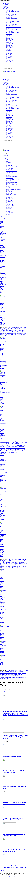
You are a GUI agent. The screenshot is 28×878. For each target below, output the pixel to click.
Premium (14, 567)
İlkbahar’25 (9, 17)
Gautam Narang (15, 670)
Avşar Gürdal (20, 561)
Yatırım (6, 336)
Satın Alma (23, 333)
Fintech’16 (9, 56)
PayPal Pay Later (8, 449)
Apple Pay (10, 559)
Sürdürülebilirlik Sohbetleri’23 (13, 27)
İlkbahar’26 (9, 13)
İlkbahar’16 (9, 55)
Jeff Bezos (23, 441)
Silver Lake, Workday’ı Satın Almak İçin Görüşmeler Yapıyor (2, 320)
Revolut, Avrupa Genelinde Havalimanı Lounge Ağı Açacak (2, 552)
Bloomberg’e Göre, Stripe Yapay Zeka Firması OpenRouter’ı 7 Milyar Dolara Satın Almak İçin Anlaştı (3, 285)
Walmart (15, 561)
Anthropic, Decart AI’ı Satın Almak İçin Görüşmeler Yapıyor (2, 304)
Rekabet (21, 329)
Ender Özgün (12, 442)
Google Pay (21, 559)
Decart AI (10, 334)
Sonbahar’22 (9, 31)
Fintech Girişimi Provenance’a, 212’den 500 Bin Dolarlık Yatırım (3, 248)
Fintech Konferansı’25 (11, 18)
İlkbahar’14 (9, 61)
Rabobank (7, 675)
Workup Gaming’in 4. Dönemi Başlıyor (2, 650)
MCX (26, 559)
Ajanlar (23, 449)
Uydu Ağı (6, 674)
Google (2, 329)
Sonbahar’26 (9, 10)
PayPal (18, 333)
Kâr (1, 678)
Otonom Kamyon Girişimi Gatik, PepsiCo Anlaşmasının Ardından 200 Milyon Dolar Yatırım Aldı (3, 580)
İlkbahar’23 (9, 28)
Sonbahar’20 (9, 39)
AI (5, 333)
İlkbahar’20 (9, 41)
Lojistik (14, 443)
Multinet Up (13, 446)
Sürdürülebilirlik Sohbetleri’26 (13, 11)
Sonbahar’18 (9, 46)
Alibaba (2, 450)
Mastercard (11, 452)
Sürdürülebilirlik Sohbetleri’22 (13, 32)
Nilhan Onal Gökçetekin (6, 445)
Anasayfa (5, 691)
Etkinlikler (5, 9)
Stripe (1, 334)
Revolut (19, 567)
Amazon (10, 441)
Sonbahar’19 (9, 43)
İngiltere (7, 452)
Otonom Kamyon (23, 670)
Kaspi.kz (18, 674)
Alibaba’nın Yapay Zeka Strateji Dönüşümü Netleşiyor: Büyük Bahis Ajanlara (2, 415)
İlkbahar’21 (9, 38)
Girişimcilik (6, 7)
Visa (16, 452)
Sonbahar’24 (9, 20)
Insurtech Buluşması (11, 42)
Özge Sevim (3, 565)
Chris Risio (8, 330)
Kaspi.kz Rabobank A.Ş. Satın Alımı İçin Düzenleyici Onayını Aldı (2, 634)
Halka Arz (16, 334)
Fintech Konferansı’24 (11, 24)
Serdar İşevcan (9, 448)
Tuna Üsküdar (12, 331)
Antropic (15, 327)
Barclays (2, 452)
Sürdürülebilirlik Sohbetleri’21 (13, 36)
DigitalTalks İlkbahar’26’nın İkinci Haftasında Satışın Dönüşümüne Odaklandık (3, 384)
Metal (10, 567)
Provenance (6, 331)
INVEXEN (13, 675)
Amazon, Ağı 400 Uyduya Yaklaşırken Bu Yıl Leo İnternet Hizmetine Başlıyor (2, 617)
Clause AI (5, 334)
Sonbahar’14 (9, 60)
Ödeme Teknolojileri (22, 562)
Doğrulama (14, 330)
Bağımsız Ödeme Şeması (20, 450)
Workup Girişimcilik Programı (7, 677)
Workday (2, 336)
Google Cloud (7, 329)
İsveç (24, 677)
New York (8, 678)
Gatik (9, 670)
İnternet (19, 673)
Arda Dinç (2, 330)
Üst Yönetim (15, 445)
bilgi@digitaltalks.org (10, 876)
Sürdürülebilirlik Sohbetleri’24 (13, 21)
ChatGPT (19, 331)
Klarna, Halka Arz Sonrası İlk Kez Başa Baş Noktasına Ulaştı (2, 663)
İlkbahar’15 (9, 59)
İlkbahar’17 (9, 50)
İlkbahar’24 (9, 22)
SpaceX (2, 674)
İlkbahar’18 (9, 48)
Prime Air (2, 442)
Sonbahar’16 (9, 52)
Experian (2, 333)
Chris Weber (14, 673)
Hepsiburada (9, 443)
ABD (12, 450)
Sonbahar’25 (9, 15)
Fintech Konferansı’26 (11, 14)
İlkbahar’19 (9, 45)
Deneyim (24, 331)
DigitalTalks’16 (10, 53)
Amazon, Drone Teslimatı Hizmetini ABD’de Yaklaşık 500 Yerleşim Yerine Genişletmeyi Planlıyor (3, 350)
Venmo (14, 449)
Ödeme (8, 333)
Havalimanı (6, 567)
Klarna (4, 678)
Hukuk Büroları (15, 329)
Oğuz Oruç (19, 446)
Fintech (5, 6)
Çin (5, 450)
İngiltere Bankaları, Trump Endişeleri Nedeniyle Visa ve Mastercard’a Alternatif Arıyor (3, 433)
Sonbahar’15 (9, 57)
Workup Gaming (21, 675)
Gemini (25, 327)
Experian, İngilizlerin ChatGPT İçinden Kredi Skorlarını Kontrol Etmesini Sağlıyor (2, 264)
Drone (19, 441)
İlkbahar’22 (9, 34)
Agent (17, 449)
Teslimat (7, 442)
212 (25, 329)
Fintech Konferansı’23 (11, 29)
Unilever (15, 448)
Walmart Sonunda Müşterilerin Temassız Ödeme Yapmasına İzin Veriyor (3, 462)
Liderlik (8, 446)
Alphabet (10, 327)
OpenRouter (13, 333)
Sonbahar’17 (9, 49)
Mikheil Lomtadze (20, 443)
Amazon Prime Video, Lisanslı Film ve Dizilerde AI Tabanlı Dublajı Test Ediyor (15, 736)
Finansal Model (21, 330)
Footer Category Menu (5, 0)
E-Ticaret (5, 4)
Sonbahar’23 (9, 25)
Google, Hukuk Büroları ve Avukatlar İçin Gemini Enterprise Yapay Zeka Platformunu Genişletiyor (3, 228)
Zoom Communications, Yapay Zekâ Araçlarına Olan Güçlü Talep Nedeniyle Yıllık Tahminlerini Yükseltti (15, 713)
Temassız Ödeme (8, 561)
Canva (19, 448)
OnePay (2, 561)
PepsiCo (2, 671)
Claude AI (20, 327)
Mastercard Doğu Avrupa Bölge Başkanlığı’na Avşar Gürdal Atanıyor (3, 480)
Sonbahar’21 (9, 35)
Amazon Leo (7, 673)
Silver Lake (22, 334)
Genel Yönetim (20, 442)
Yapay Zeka (6, 3)
